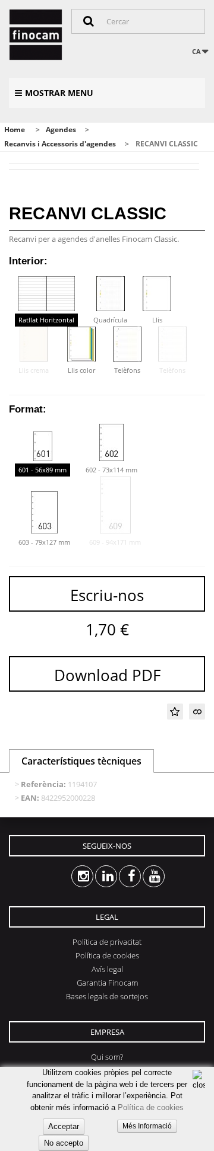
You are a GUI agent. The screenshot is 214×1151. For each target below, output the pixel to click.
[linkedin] (95, 876)
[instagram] (72, 876)
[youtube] (143, 876)
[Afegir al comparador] (197, 712)
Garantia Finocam (107, 982)
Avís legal (107, 969)
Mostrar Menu (59, 92)
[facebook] (119, 876)
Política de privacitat (107, 941)
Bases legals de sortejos (107, 996)
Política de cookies (151, 1107)
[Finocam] (35, 34)
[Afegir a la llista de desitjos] (175, 712)
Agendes (61, 129)
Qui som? (107, 1056)
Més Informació (147, 1126)
